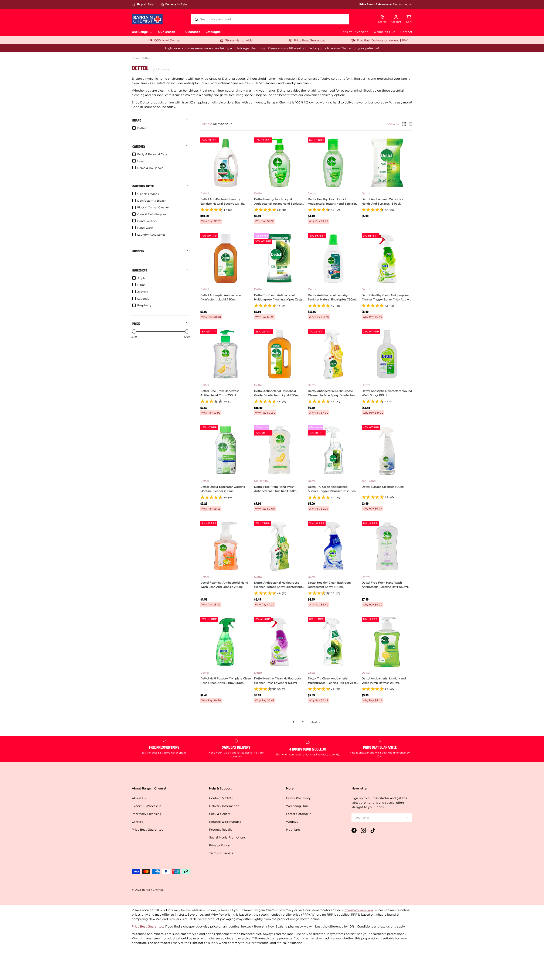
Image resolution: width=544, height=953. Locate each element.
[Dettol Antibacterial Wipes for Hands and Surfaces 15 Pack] (387, 162)
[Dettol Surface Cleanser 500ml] (387, 450)
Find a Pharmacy (298, 798)
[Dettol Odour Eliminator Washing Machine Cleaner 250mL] (225, 450)
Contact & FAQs (221, 798)
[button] (408, 19)
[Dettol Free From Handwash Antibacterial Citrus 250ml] (225, 354)
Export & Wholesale (146, 805)
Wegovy (292, 821)
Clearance (192, 32)
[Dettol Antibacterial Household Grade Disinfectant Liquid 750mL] (279, 354)
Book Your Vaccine (354, 31)
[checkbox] (159, 128)
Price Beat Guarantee (147, 829)
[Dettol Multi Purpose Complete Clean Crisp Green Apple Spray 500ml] (225, 642)
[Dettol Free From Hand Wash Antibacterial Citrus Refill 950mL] (279, 450)
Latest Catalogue (298, 813)
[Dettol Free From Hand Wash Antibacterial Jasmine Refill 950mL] (387, 546)
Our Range (140, 32)
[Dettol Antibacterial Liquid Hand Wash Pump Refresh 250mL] (387, 642)
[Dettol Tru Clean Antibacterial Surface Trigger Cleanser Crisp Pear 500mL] (333, 450)
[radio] (404, 124)
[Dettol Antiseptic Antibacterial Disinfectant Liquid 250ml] (225, 258)
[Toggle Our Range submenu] (151, 32)
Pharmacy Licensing (147, 813)
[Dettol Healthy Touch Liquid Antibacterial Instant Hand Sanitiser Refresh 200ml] (279, 162)
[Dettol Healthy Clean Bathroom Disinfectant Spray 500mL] (333, 546)
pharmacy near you (358, 910)
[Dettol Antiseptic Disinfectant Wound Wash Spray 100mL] (387, 354)
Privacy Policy (219, 845)
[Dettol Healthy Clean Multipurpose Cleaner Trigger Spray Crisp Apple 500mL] (387, 258)
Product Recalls (220, 829)
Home (135, 58)
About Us (139, 798)
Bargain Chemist (152, 889)
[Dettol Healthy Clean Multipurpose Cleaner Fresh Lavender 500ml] (279, 642)
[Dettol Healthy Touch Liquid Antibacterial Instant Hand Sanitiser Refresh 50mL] (333, 162)
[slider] (134, 331)
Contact (406, 31)
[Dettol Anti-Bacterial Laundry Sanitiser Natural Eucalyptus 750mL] (333, 258)
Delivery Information (224, 805)
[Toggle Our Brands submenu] (178, 32)
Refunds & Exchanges (225, 821)
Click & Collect (220, 813)
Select (152, 4)
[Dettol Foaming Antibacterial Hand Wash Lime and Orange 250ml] (225, 546)
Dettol (146, 58)
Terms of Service (221, 853)
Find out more (402, 4)
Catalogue (213, 32)
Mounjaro (293, 829)
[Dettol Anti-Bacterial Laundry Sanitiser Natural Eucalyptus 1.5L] (225, 162)
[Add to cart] (245, 182)
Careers (137, 821)
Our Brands (166, 32)
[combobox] (270, 19)
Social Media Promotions (227, 837)
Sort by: (214, 123)
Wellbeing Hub (384, 31)
